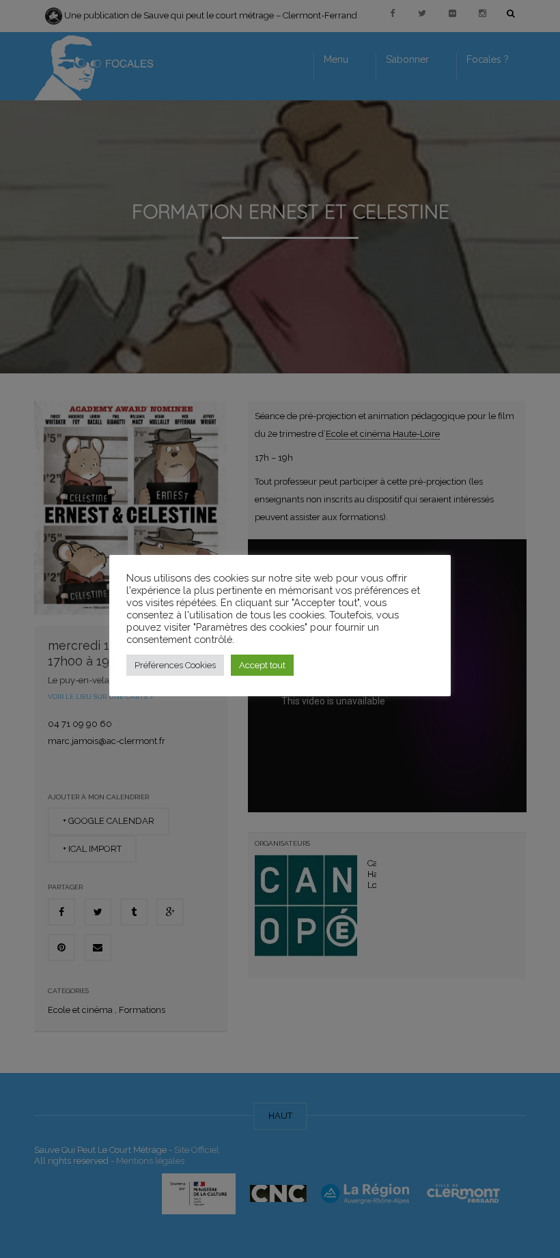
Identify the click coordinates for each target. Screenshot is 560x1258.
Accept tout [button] (262, 665)
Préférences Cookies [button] (175, 665)
